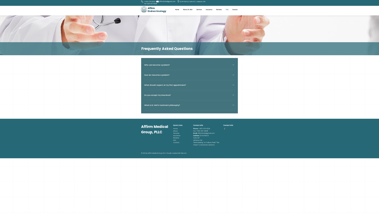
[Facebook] (224, 129)
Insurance (176, 136)
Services (176, 133)
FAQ (174, 140)
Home (175, 129)
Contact (176, 142)
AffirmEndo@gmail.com (167, 1)
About (175, 131)
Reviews (176, 138)
